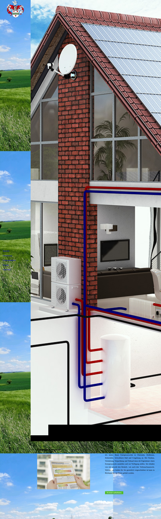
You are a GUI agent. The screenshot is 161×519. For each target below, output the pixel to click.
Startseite (6, 251)
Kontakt (6, 265)
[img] (96, 220)
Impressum (7, 270)
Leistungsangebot (9, 260)
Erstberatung (7, 256)
